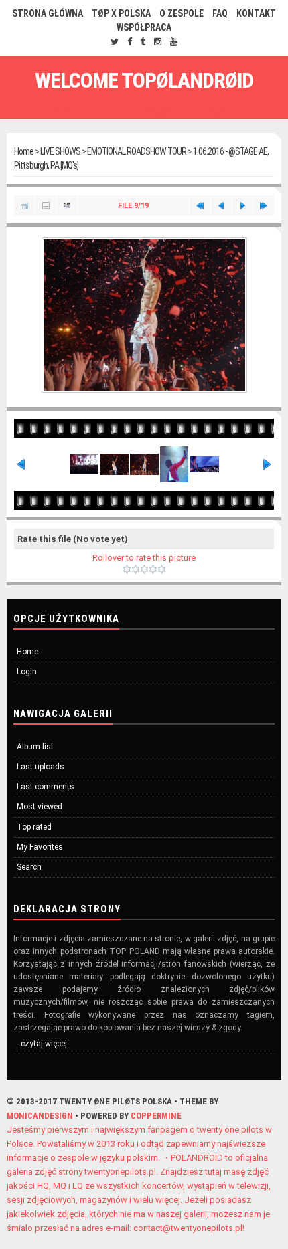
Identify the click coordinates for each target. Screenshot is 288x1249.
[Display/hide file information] (45, 205)
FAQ (220, 13)
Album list (35, 746)
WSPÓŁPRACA (144, 27)
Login (27, 671)
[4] (153, 569)
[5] (161, 569)
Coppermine (156, 1116)
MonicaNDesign (40, 1116)
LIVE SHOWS (60, 151)
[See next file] (242, 205)
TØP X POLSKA (121, 13)
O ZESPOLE (181, 13)
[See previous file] (221, 205)
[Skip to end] (263, 205)
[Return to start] (200, 205)
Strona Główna (47, 13)
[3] (144, 569)
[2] (135, 569)
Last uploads (40, 766)
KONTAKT (256, 13)
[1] (127, 569)
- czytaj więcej (42, 1043)
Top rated (34, 827)
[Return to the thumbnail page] (24, 205)
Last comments (45, 786)
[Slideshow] (67, 205)
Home (23, 151)
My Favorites (40, 847)
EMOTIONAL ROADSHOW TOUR (136, 151)
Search (29, 867)
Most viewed (39, 806)
